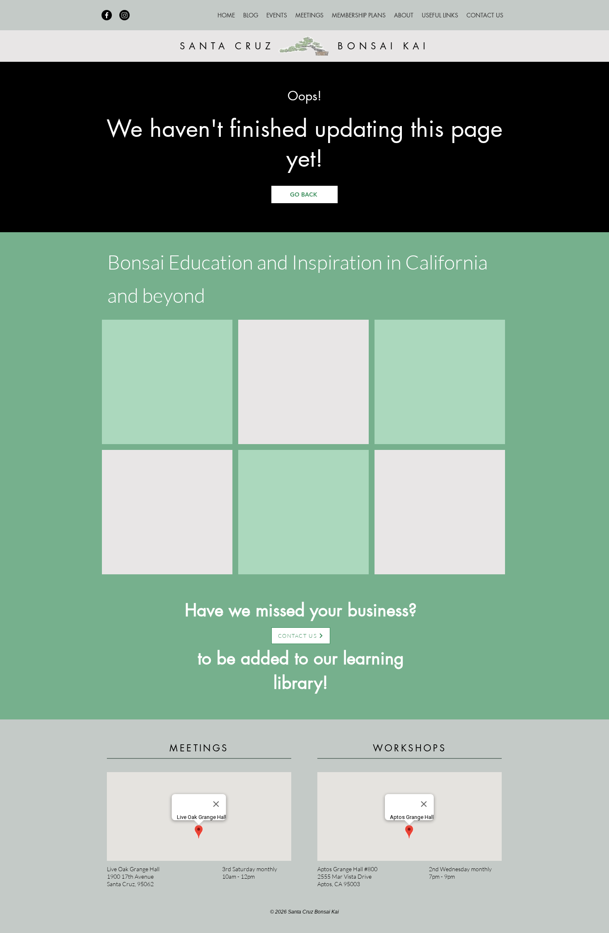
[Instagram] (124, 15)
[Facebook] (107, 15)
